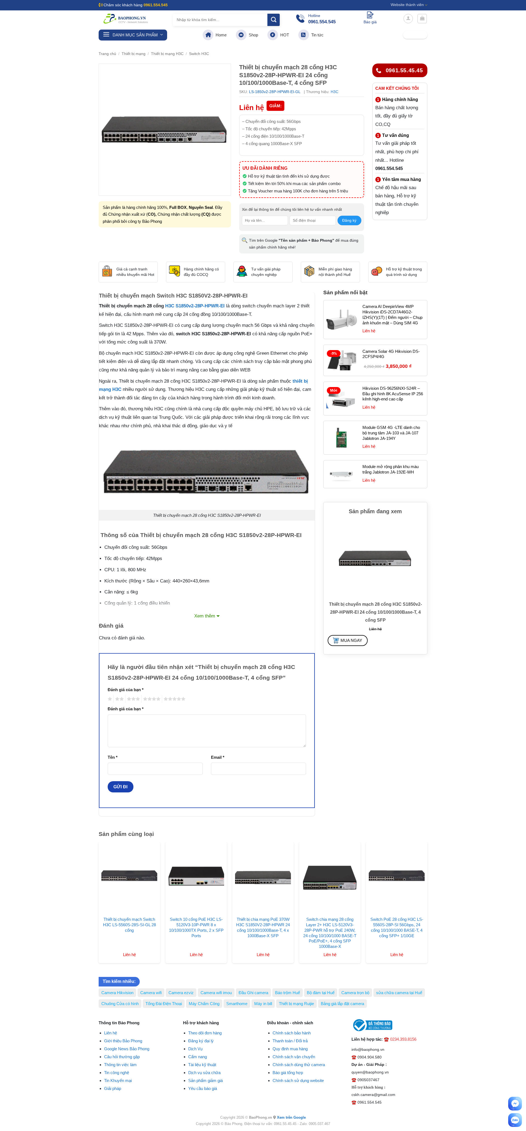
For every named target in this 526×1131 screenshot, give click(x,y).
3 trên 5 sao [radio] (132, 699)
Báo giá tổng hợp (288, 1072)
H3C (334, 92)
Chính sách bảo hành (292, 1033)
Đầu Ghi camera (253, 992)
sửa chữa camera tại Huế (399, 992)
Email (217, 757)
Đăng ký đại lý (201, 1040)
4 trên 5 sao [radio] (151, 699)
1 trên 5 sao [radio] (109, 699)
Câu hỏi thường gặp (122, 1056)
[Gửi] (273, 20)
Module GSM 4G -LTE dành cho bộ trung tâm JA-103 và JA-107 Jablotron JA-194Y (391, 433)
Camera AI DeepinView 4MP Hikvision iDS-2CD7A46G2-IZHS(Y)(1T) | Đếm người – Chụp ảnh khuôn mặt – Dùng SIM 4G (392, 314)
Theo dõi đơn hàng (205, 1033)
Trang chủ (107, 54)
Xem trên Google (291, 1117)
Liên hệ (110, 1033)
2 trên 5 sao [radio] (118, 699)
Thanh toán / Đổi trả (290, 1040)
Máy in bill (263, 1003)
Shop (252, 35)
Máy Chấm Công (204, 1003)
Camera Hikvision (117, 992)
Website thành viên (407, 5)
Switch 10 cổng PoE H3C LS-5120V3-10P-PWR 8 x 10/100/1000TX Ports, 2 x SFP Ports (196, 927)
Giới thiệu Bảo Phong (123, 1040)
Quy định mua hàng (290, 1048)
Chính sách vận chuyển (294, 1056)
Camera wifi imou (216, 992)
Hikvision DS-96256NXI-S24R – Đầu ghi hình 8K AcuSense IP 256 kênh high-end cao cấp (392, 394)
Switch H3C (199, 54)
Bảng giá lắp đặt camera (342, 1003)
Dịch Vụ (195, 1048)
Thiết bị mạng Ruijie (296, 1003)
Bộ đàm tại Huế (321, 992)
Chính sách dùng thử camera (299, 1064)
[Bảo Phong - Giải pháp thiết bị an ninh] (126, 18)
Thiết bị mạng (133, 54)
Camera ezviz (181, 992)
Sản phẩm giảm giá (205, 1080)
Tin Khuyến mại (118, 1080)
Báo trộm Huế (287, 992)
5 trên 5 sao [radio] (173, 699)
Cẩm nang (197, 1056)
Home (220, 35)
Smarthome (236, 1003)
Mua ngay (351, 640)
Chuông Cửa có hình (120, 1003)
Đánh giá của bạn (126, 689)
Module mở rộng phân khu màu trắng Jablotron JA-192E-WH (390, 469)
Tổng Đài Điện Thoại (163, 1003)
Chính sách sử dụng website (298, 1080)
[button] (408, 18)
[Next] (433, 888)
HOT (283, 35)
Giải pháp (112, 1088)
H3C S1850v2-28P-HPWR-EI (195, 305)
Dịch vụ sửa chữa (204, 1072)
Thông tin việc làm (120, 1064)
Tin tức (316, 35)
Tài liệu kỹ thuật (202, 1064)
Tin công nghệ (116, 1072)
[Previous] (93, 888)
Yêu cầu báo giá (202, 1088)
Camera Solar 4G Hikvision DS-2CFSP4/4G (391, 354)
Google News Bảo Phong (126, 1048)
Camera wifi (151, 992)
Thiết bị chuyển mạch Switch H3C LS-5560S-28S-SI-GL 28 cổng (129, 925)
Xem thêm (204, 616)
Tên (113, 757)
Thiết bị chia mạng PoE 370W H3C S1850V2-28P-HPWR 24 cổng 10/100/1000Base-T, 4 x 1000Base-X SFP (263, 927)
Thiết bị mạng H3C (167, 54)
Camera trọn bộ (355, 992)
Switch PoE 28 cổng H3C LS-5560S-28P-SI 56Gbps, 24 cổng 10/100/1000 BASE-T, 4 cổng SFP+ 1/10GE (396, 927)
